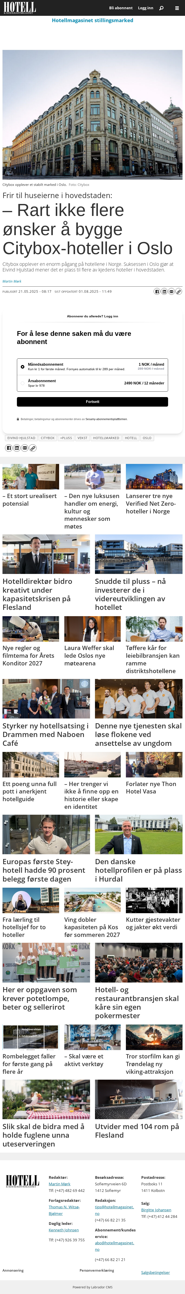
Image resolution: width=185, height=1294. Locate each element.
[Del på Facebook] (157, 291)
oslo (147, 438)
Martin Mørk (59, 1183)
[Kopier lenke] (178, 291)
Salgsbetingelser (155, 1272)
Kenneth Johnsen (64, 1230)
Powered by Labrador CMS (93, 1287)
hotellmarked (106, 438)
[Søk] (161, 8)
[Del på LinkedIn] (164, 291)
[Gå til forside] (55, 8)
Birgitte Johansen (156, 1209)
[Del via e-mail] (171, 291)
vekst (83, 438)
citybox (48, 438)
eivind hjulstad (21, 438)
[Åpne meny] (177, 8)
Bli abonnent (121, 7)
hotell (131, 438)
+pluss (66, 438)
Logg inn (145, 7)
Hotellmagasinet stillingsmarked (92, 20)
